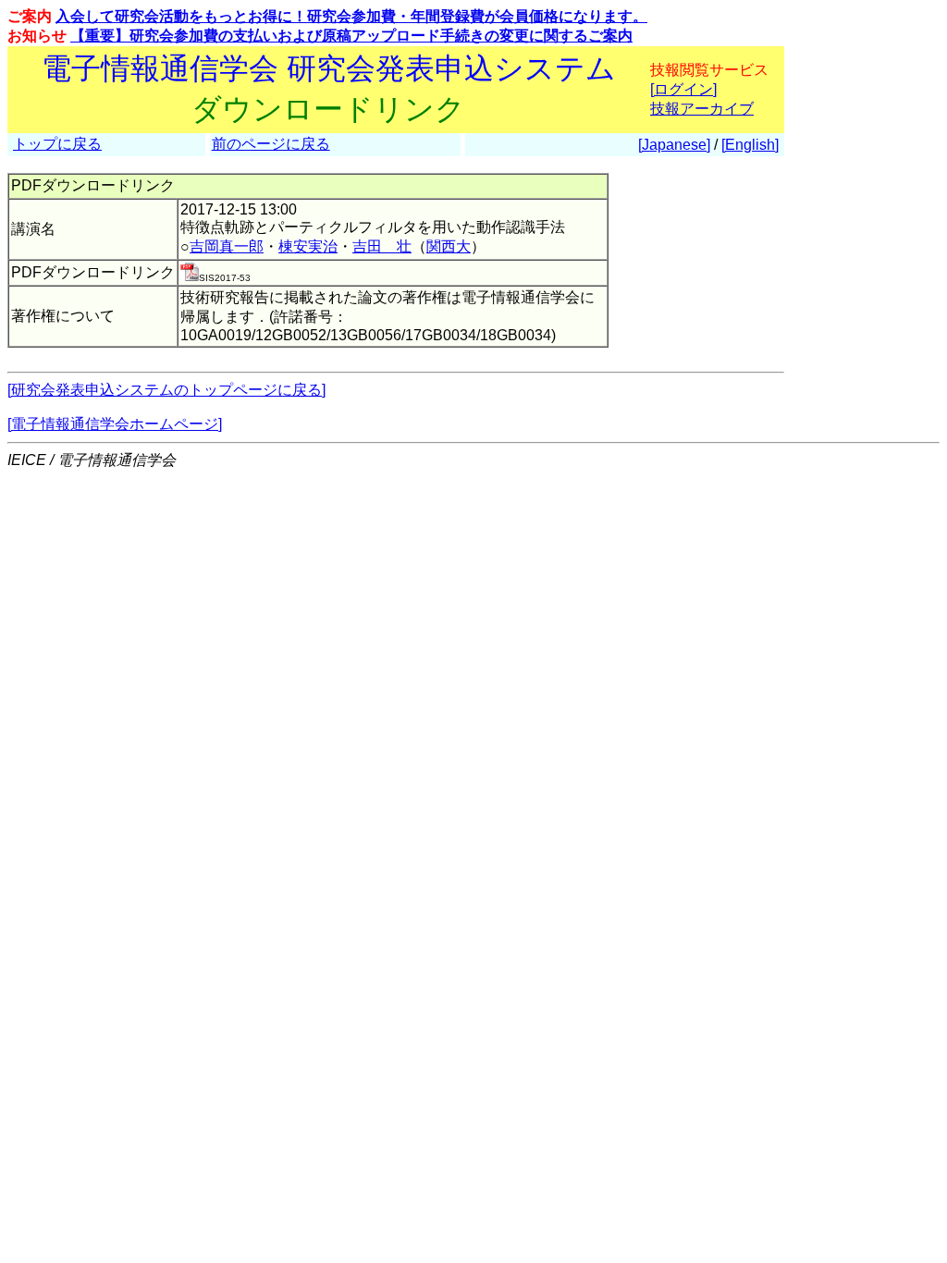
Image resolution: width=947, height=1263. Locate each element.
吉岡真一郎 (227, 246)
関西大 (448, 246)
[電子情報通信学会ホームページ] (114, 424)
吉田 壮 (382, 246)
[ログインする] (189, 276)
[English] (750, 145)
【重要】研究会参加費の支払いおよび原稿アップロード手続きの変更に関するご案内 (351, 35)
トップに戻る (57, 144)
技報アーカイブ (702, 108)
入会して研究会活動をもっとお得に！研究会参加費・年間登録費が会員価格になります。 (351, 16)
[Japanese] (674, 145)
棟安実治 (308, 246)
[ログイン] (683, 89)
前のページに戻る (271, 144)
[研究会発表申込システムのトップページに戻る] (166, 390)
